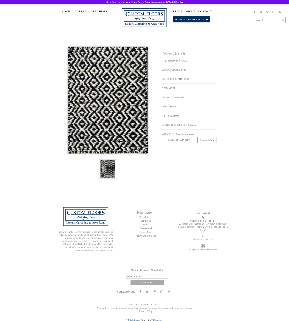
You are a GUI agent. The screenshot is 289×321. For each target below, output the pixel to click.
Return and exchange (145, 235)
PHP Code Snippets (133, 320)
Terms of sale (145, 231)
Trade (177, 11)
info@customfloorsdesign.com (203, 249)
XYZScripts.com (157, 320)
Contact (205, 11)
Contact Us (146, 220)
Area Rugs (99, 11)
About (190, 11)
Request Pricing (206, 139)
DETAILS (170, 2)
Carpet (80, 11)
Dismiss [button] (179, 2)
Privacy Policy (145, 311)
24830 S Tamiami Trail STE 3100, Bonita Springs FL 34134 (203, 228)
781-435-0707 (207, 239)
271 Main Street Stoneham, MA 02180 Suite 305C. (203, 223)
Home (66, 11)
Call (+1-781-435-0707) (179, 139)
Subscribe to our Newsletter (147, 270)
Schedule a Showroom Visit (190, 19)
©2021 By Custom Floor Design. (144, 304)
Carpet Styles (145, 216)
